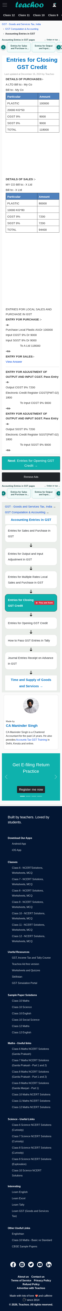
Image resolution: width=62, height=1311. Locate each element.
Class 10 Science (22, 1007)
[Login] (54, 5)
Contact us (38, 1276)
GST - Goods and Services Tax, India (21, 24)
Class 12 (9, 15)
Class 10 (39, 15)
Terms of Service (21, 1280)
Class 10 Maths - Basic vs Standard (32, 1240)
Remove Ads (31, 477)
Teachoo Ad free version (25, 964)
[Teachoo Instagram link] (22, 1264)
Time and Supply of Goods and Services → (31, 683)
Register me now (31, 789)
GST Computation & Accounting (21, 29)
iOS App (16, 850)
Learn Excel (18, 1198)
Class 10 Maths (20, 1000)
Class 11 (24, 15)
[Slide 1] (22, 796)
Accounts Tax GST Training (31, 739)
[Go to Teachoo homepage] (29, 5)
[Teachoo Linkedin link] (49, 1264)
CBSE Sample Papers (24, 1246)
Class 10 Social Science (26, 1019)
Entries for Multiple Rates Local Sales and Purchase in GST (28, 579)
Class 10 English (21, 1013)
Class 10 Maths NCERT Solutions (31, 1094)
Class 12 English (21, 1032)
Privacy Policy (42, 1280)
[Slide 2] (28, 796)
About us (23, 1276)
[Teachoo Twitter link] (31, 1264)
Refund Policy (31, 1284)
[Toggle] (6, 4)
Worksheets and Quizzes (26, 970)
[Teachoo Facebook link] (13, 1264)
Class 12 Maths (20, 1026)
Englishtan (18, 1233)
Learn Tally (18, 1204)
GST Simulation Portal (24, 983)
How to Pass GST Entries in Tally (29, 640)
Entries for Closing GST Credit (30, 602)
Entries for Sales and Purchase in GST (29, 533)
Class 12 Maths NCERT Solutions (31, 1107)
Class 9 (53, 15)
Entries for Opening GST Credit (28, 623)
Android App (19, 843)
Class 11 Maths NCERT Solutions (31, 1100)
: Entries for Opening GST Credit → (31, 463)
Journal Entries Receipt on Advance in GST (30, 660)
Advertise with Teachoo (31, 1288)
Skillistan (17, 976)
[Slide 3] (33, 796)
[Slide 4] (39, 796)
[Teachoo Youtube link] (40, 1264)
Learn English (20, 1192)
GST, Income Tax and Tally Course (31, 957)
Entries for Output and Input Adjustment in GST (25, 556)
